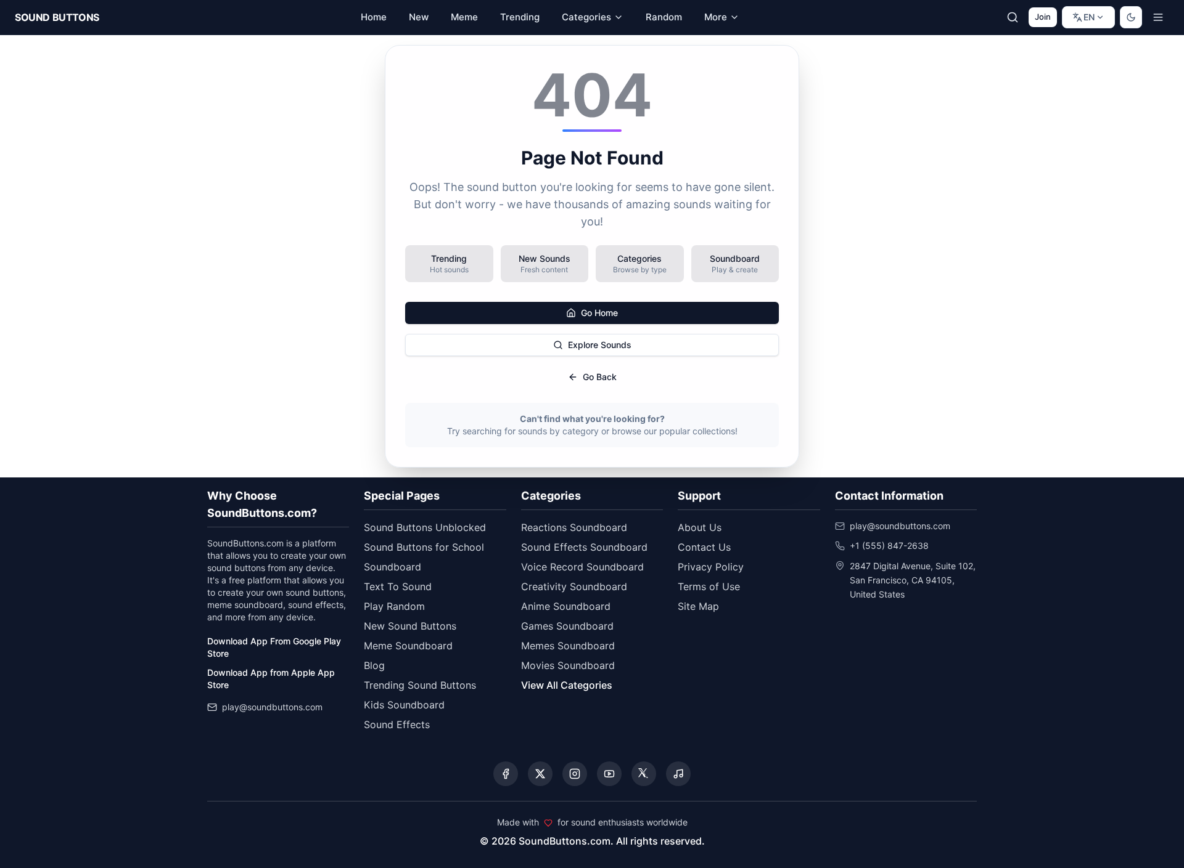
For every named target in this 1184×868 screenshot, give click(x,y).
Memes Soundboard (568, 645)
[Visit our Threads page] (643, 773)
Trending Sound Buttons (420, 685)
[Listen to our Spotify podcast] (678, 773)
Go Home (599, 312)
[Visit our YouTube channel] (609, 773)
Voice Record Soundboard (582, 567)
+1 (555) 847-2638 (889, 545)
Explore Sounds (599, 344)
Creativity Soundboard (574, 586)
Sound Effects (397, 724)
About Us (700, 527)
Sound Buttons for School (424, 547)
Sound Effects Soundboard (584, 547)
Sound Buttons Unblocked (425, 527)
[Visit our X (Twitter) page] (540, 773)
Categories (586, 17)
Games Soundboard (567, 626)
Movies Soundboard (568, 665)
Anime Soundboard (565, 606)
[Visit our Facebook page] (505, 773)
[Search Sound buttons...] (1012, 17)
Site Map (698, 606)
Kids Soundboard (404, 705)
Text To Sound (398, 586)
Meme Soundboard (408, 645)
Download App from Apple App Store (271, 678)
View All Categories (566, 685)
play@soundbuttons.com (272, 707)
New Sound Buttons (410, 626)
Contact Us (704, 547)
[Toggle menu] (1158, 17)
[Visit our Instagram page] (574, 773)
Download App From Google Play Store (274, 647)
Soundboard (392, 567)
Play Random (394, 606)
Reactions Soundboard (574, 527)
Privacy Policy (711, 567)
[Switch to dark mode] (1131, 17)
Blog (374, 665)
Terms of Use (709, 586)
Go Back (600, 376)
